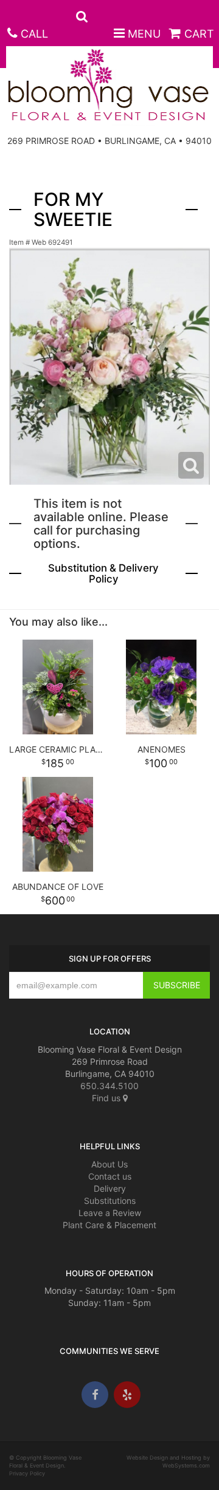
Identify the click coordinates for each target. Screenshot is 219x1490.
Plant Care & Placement (109, 1225)
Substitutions (110, 1200)
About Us (109, 1164)
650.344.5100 (109, 1086)
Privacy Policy (27, 1473)
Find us (107, 1098)
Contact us (109, 1176)
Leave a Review (109, 1213)
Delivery (110, 1188)
